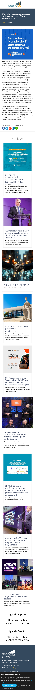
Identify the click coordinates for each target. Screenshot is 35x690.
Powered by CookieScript (7, 688)
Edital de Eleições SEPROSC (16, 285)
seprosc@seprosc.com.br (15, 668)
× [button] (33, 673)
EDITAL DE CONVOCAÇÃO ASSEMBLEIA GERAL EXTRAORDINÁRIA (14, 178)
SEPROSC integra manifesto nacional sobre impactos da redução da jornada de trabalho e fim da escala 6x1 (16, 490)
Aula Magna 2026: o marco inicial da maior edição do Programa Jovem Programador (17, 541)
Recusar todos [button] (25, 685)
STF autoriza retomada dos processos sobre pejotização (17, 328)
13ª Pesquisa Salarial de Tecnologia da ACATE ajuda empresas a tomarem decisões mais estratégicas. (17, 381)
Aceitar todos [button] (9, 685)
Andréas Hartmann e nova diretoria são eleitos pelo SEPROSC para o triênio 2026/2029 (17, 234)
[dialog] (17, 681)
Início (3, 22)
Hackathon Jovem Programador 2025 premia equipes (16, 596)
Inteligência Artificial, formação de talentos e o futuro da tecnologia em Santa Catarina (15, 435)
